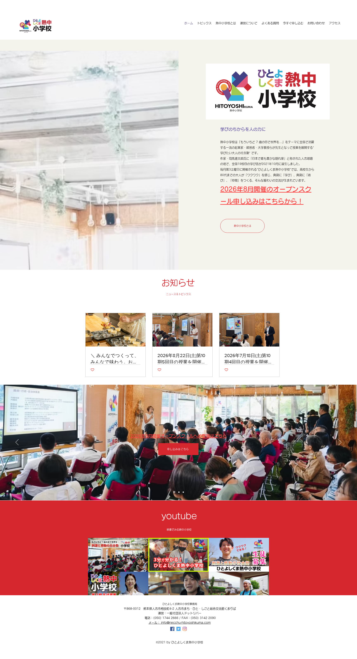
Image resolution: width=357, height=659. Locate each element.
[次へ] (340, 442)
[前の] (17, 442)
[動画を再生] (118, 555)
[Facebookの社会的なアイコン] (172, 629)
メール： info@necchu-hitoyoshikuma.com (180, 622)
